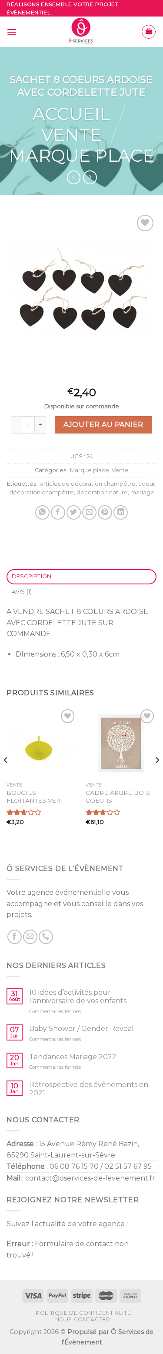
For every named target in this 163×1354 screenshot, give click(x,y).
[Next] (157, 777)
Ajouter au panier (103, 424)
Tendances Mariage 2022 (72, 1057)
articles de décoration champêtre (88, 483)
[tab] (81, 576)
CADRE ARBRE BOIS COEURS (118, 796)
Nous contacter (82, 1319)
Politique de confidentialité (83, 1313)
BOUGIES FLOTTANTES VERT (35, 796)
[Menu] (12, 32)
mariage (142, 492)
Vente (71, 134)
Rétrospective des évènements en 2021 (88, 1089)
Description (32, 576)
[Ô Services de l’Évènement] (81, 32)
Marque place (81, 155)
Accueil (71, 113)
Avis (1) (22, 591)
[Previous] (6, 777)
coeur (146, 483)
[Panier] (149, 32)
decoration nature (102, 492)
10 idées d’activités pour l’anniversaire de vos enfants (77, 996)
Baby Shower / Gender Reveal (81, 1028)
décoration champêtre (41, 492)
